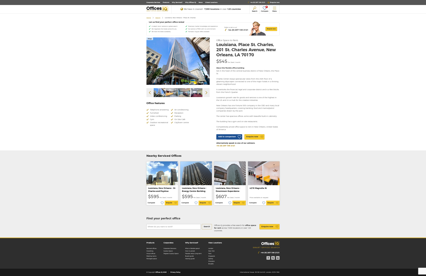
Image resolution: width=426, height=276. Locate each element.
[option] (178, 61)
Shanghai (211, 261)
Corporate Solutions (170, 248)
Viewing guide (190, 258)
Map (150, 39)
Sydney (210, 258)
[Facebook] (268, 258)
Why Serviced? (177, 2)
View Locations (215, 243)
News (201, 2)
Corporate (153, 2)
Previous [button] (149, 92)
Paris (209, 253)
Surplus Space (168, 251)
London (210, 248)
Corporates (168, 243)
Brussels (210, 263)
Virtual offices (150, 253)
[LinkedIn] (278, 258)
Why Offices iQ (190, 2)
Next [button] (206, 92)
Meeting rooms (151, 256)
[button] (273, 2)
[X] (273, 258)
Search (157, 18)
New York (211, 251)
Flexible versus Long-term (193, 253)
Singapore (211, 256)
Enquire (169, 203)
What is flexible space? (192, 248)
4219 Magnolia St (258, 188)
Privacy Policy (175, 272)
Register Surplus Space (171, 253)
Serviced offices (151, 248)
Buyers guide (189, 256)
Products (166, 2)
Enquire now (267, 226)
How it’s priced (190, 251)
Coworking (149, 251)
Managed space (151, 258)
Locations (211, 2)
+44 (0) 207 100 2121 (225, 146)
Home (148, 18)
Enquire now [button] (271, 29)
